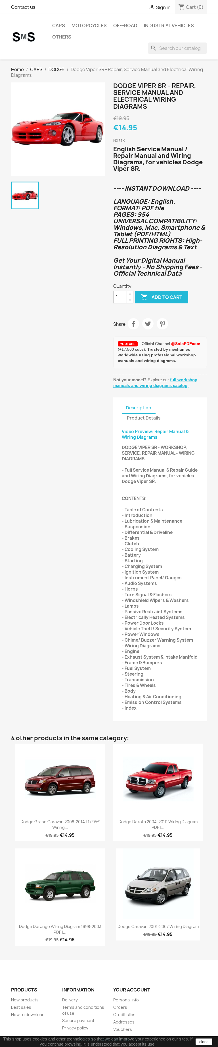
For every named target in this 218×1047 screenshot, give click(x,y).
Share (133, 323)
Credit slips (124, 1014)
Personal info (126, 1000)
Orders (120, 1007)
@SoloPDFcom (185, 343)
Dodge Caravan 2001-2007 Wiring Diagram (158, 926)
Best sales (21, 1007)
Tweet (148, 323)
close (204, 1041)
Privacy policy (75, 1028)
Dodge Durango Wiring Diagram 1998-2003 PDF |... (60, 929)
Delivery (70, 1000)
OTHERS (61, 37)
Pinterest (162, 323)
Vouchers (122, 1029)
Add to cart (161, 296)
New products (25, 1000)
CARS (58, 25)
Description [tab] (138, 408)
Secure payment (78, 1020)
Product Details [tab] (143, 418)
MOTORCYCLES (89, 25)
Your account (131, 990)
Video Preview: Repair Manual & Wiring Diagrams (155, 434)
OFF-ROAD (125, 25)
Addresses (124, 1022)
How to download (28, 1014)
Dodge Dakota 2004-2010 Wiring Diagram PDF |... (158, 824)
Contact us (23, 7)
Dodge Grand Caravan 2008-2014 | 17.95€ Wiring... (60, 824)
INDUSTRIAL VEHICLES (169, 25)
